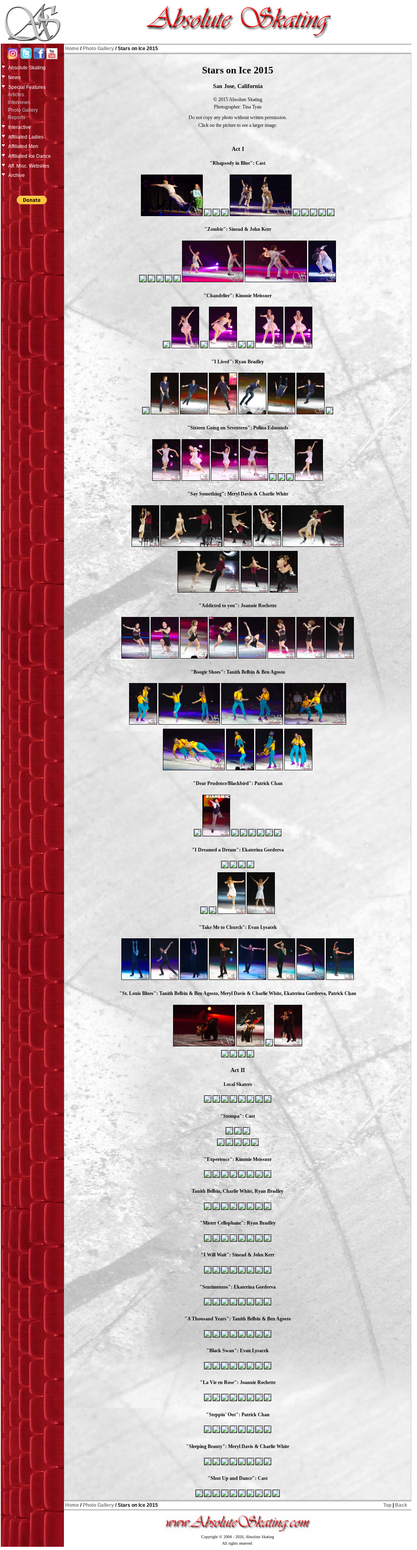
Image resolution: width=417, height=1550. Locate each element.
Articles (16, 94)
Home (72, 48)
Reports (16, 117)
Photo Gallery (23, 110)
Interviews (19, 102)
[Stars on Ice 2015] (172, 215)
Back (401, 1505)
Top (387, 1505)
